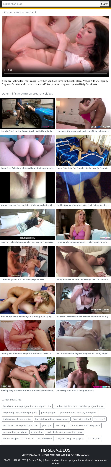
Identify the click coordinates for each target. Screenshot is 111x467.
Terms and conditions (56, 460)
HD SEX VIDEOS (55, 450)
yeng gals (47, 425)
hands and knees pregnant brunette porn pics (27, 406)
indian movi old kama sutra (17, 419)
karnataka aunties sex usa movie (52, 419)
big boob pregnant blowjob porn (20, 412)
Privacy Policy (36, 460)
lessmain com (45, 438)
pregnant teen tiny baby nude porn (78, 412)
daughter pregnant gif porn (70, 438)
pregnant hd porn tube (15, 432)
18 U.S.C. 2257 (19, 460)
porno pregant (48, 412)
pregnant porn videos (80, 460)
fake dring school (82, 419)
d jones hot (37, 432)
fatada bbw (94, 438)
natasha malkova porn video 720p (20, 425)
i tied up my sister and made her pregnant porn (79, 406)
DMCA (7, 460)
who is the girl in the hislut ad (18, 438)
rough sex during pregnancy (85, 425)
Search (104, 3)
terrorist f (100, 419)
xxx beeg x (61, 425)
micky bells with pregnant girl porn (65, 432)
